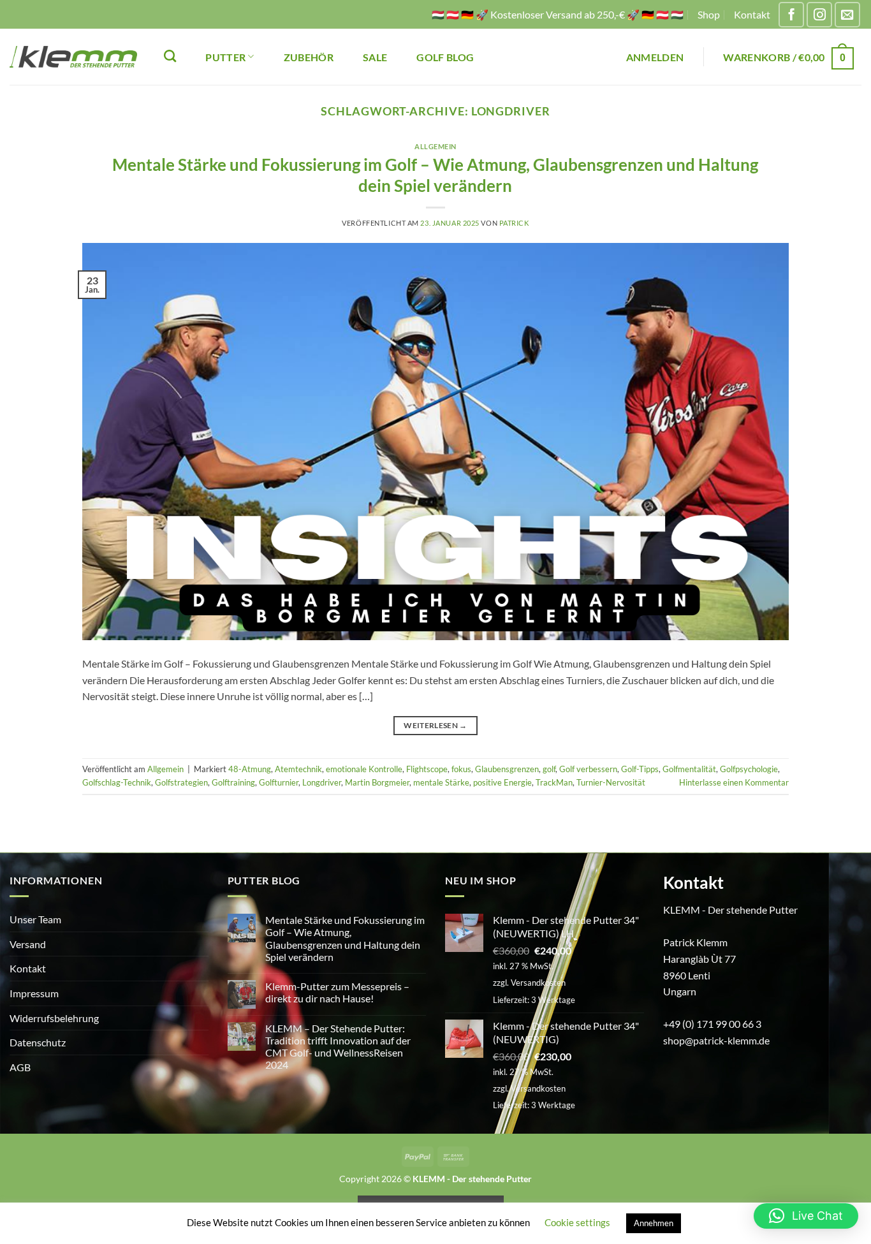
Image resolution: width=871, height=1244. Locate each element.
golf (549, 769)
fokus (461, 769)
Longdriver (321, 782)
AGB (20, 1067)
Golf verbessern (588, 769)
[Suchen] (170, 55)
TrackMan (554, 782)
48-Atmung (249, 769)
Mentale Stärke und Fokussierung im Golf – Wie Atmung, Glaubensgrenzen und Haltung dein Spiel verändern (345, 938)
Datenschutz (38, 1042)
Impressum (34, 993)
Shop (709, 14)
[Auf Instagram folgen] (819, 14)
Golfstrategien (181, 782)
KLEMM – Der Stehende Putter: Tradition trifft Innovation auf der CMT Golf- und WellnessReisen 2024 (338, 1046)
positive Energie (502, 782)
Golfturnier (278, 782)
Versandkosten (538, 982)
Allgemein (435, 146)
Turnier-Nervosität (610, 782)
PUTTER (225, 57)
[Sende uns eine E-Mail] (847, 14)
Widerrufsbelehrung (54, 1018)
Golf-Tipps (640, 769)
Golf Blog (445, 57)
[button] (655, 57)
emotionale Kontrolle (364, 769)
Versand (28, 944)
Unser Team (35, 919)
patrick (514, 223)
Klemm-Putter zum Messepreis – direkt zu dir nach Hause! (337, 992)
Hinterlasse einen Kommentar (734, 782)
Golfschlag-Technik (116, 782)
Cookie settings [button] (577, 1222)
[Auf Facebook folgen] (791, 14)
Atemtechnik (298, 769)
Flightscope (427, 769)
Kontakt (752, 14)
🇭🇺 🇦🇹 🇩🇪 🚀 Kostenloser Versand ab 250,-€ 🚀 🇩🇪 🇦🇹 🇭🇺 (558, 14)
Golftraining (233, 782)
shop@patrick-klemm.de (716, 1040)
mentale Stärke (441, 782)
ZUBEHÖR (308, 57)
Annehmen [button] (653, 1223)
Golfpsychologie (749, 769)
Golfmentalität (689, 769)
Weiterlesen (435, 725)
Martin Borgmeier (377, 782)
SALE (375, 57)
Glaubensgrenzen (507, 769)
